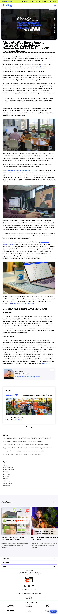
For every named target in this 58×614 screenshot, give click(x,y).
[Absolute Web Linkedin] (25, 586)
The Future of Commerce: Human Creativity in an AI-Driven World (22, 454)
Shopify (5, 478)
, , (30, 574)
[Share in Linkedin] (28, 427)
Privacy (23, 589)
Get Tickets (18, 420)
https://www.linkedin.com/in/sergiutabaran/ (28, 376)
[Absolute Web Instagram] (29, 586)
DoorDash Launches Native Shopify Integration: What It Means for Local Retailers (27, 438)
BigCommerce (7, 465)
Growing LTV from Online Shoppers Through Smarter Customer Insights (24, 451)
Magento (6, 476)
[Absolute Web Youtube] (33, 586)
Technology (6, 481)
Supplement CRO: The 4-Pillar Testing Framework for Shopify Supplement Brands (27, 448)
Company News (8, 467)
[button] (53, 502)
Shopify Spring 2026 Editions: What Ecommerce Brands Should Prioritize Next (26, 444)
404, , (30, 572)
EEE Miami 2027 (12, 395)
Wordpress (6, 485)
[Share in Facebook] (26, 427)
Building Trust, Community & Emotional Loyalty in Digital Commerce (23, 441)
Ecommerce (6, 472)
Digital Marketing (8, 469)
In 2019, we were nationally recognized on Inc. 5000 (19, 170)
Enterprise (6, 474)
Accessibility (34, 589)
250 (40, 67)
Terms (27, 589)
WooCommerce (7, 483)
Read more (4, 547)
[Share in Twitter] (31, 427)
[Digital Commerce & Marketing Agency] (9, 5)
